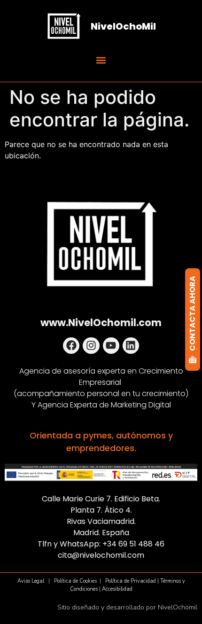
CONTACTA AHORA (192, 313)
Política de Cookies (75, 581)
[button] (101, 60)
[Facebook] (71, 345)
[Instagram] (91, 345)
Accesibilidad (117, 589)
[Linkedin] (131, 345)
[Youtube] (111, 345)
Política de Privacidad (130, 581)
